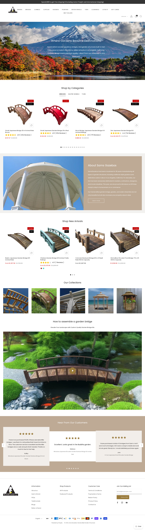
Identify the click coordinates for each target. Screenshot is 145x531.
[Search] (141, 16)
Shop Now (76, 62)
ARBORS (19, 9)
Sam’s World (36, 494)
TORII (86, 9)
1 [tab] (67, 468)
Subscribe (124, 497)
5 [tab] (76, 468)
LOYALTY (105, 9)
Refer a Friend (36, 508)
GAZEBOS (56, 9)
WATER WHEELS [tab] (73, 94)
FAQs (33, 498)
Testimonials (36, 501)
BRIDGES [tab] (62, 94)
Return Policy (92, 498)
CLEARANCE (95, 9)
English (123, 16)
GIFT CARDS (115, 9)
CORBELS (37, 9)
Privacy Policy (93, 501)
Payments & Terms (94, 494)
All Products (64, 490)
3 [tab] (71, 468)
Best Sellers (68, 13)
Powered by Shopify (57, 523)
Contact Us (92, 505)
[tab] (61, 147)
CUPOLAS (46, 9)
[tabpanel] (72, 120)
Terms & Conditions (95, 490)
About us (35, 490)
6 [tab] (78, 468)
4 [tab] (73, 468)
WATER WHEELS (77, 9)
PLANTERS (65, 9)
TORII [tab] (84, 94)
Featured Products (66, 494)
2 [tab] (69, 468)
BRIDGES (28, 9)
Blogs (33, 505)
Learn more (96, 201)
